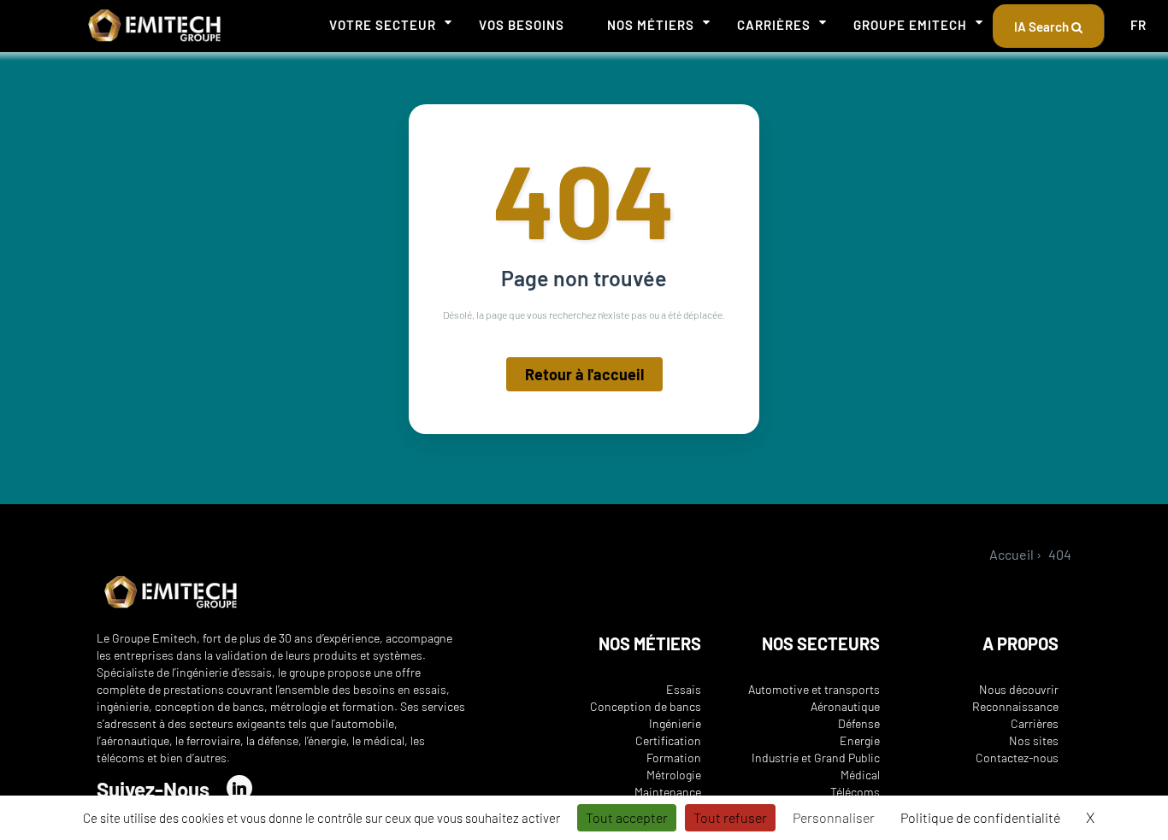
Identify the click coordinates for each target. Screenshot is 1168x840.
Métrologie (673, 774)
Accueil (1011, 554)
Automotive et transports (814, 689)
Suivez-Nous (153, 789)
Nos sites (1034, 740)
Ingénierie (675, 723)
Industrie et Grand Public (816, 757)
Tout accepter (627, 817)
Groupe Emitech (910, 24)
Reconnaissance (1015, 706)
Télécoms (855, 791)
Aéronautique (845, 706)
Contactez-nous (1017, 757)
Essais (683, 689)
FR (1138, 24)
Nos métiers (650, 24)
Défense (859, 723)
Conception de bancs (645, 706)
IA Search (1042, 26)
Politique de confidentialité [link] (980, 817)
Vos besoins (521, 24)
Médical (860, 774)
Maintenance (667, 791)
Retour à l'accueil (584, 374)
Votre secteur (382, 24)
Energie (860, 740)
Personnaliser (834, 817)
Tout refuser (730, 817)
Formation (673, 757)
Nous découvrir (1019, 689)
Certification (668, 740)
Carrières (774, 24)
